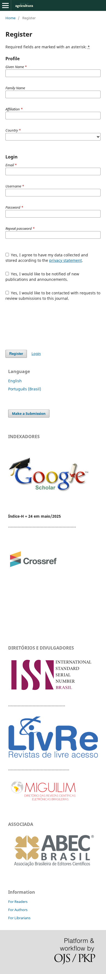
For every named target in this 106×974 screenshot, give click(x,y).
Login (36, 353)
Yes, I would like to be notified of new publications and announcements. (42, 276)
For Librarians (19, 917)
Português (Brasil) (24, 388)
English (15, 380)
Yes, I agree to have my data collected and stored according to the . (46, 257)
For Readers (17, 901)
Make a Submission (29, 413)
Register (16, 354)
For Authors (17, 909)
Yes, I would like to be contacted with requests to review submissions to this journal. (53, 295)
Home (10, 17)
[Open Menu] (5, 5)
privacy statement (65, 260)
